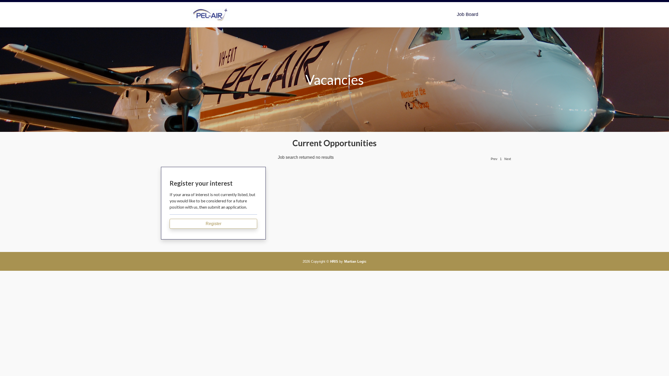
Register (213, 223)
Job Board (467, 14)
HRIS (334, 261)
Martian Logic (355, 261)
